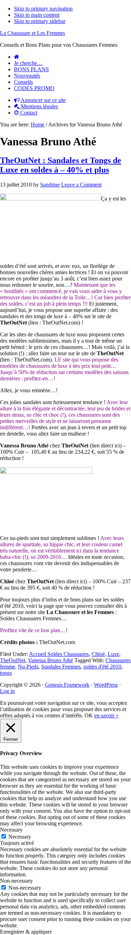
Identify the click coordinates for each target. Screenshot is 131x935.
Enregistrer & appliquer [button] (26, 932)
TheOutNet (12, 660)
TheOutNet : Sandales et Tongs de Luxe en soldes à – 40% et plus (60, 165)
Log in (7, 691)
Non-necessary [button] (16, 881)
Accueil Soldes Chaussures (59, 654)
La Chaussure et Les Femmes (32, 33)
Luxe (113, 654)
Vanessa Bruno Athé (50, 660)
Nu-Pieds (28, 667)
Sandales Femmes (61, 667)
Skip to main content (36, 15)
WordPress (106, 685)
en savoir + (106, 715)
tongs (6, 673)
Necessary (19, 837)
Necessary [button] (11, 830)
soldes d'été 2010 (102, 667)
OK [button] (89, 715)
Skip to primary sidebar (39, 21)
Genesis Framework (67, 685)
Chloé (98, 654)
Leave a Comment (81, 185)
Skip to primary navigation (43, 9)
